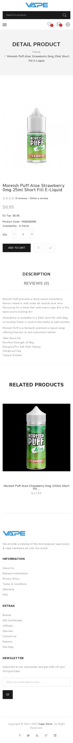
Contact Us (9, 636)
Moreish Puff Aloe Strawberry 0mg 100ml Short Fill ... (37, 487)
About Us (8, 568)
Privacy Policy (11, 578)
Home (36, 52)
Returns (7, 641)
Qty (5, 234)
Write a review (39, 198)
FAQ (5, 594)
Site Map (8, 647)
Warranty (8, 589)
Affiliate (8, 625)
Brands (7, 615)
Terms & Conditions (15, 584)
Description (36, 274)
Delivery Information (15, 573)
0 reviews (21, 198)
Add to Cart (16, 247)
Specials (8, 631)
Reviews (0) (36, 283)
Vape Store (45, 724)
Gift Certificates (13, 620)
